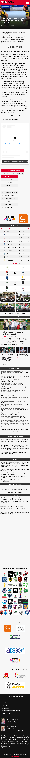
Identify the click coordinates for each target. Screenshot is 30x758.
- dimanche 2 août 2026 (12, 380)
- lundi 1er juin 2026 (14, 409)
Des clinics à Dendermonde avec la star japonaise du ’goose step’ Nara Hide (14, 462)
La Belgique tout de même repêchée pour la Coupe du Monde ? (12, 498)
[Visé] (9, 606)
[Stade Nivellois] (4, 590)
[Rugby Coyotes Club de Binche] (15, 574)
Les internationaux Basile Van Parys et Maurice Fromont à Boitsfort (14, 449)
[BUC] (1, 612)
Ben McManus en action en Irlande (12, 477)
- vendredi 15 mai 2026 (14, 425)
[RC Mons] (25, 596)
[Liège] (20, 595)
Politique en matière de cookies (11, 711)
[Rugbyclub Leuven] (4, 602)
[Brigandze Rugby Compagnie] (16, 612)
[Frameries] (4, 585)
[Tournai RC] (25, 606)
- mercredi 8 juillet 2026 (14, 394)
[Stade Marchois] (20, 590)
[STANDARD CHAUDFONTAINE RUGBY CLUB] (10, 612)
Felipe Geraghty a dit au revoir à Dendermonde (14, 480)
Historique (5, 703)
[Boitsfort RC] (4, 579)
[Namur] (10, 579)
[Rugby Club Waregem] (20, 585)
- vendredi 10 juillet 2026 (12, 391)
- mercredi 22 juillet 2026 (12, 384)
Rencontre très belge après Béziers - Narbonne (13, 473)
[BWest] (15, 601)
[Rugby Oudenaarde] (15, 590)
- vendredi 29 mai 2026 (13, 417)
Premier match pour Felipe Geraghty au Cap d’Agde (14, 470)
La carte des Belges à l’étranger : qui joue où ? (14, 439)
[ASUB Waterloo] (9, 596)
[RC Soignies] (10, 585)
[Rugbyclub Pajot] (20, 574)
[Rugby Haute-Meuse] (25, 585)
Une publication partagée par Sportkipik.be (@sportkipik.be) (15, 161)
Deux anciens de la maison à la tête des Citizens (14, 509)
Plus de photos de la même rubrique (15, 313)
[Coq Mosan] (10, 601)
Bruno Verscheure (19, 25)
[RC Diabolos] (25, 574)
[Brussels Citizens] (20, 579)
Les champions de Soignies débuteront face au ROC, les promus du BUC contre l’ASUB (14, 445)
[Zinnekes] (27, 612)
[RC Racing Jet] (25, 590)
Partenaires (5, 708)
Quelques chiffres (7, 713)
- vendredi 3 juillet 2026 (15, 401)
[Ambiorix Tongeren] (9, 590)
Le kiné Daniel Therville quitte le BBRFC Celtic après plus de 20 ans (14, 466)
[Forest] (25, 579)
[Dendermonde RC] (20, 601)
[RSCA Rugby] (14, 606)
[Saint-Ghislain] (15, 579)
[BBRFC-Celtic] (4, 596)
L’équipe (4, 705)
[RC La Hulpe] (21, 612)
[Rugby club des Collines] (15, 595)
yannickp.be (15, 756)
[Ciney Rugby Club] (5, 612)
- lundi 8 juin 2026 (14, 405)
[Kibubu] (20, 606)
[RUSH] (15, 585)
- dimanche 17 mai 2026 (14, 420)
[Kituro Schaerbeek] (25, 601)
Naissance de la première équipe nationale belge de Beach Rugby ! (13, 453)
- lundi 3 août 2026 (15, 377)
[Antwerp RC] (4, 607)
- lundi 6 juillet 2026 (14, 398)
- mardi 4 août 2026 (14, 373)
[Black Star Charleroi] (10, 574)
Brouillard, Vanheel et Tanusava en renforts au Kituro (14, 442)
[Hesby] (4, 574)
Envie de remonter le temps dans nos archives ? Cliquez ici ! (15, 430)
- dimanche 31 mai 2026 (12, 413)
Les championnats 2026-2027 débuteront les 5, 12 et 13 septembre (11, 505)
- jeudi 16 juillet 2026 (14, 387)
